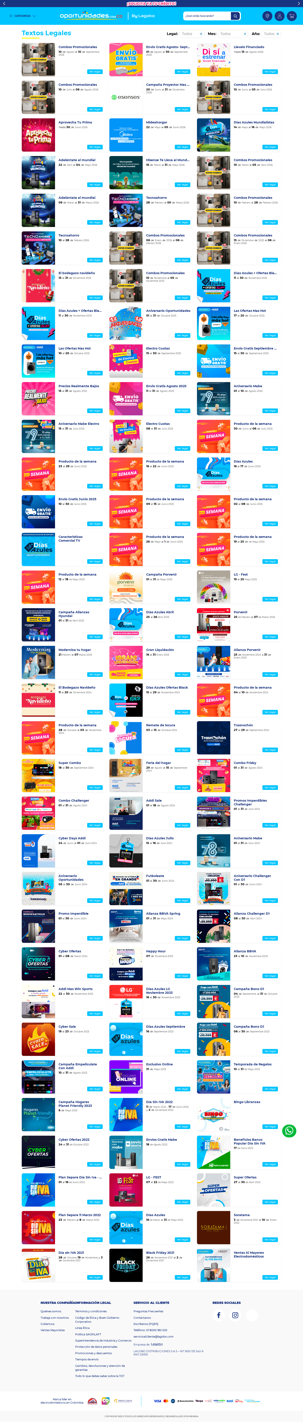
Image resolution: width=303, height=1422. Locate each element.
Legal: (172, 34)
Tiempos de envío (87, 1359)
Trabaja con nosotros (55, 1317)
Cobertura (47, 1324)
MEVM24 (193, 1416)
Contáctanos (142, 1317)
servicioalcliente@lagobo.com (154, 1336)
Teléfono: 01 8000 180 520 (150, 1330)
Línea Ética (82, 1328)
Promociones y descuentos (93, 1353)
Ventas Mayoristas (53, 1330)
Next (299, 3)
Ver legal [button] (94, 71)
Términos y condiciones (91, 1311)
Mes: (212, 34)
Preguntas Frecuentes (148, 1311)
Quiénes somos (51, 1311)
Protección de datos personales (96, 1346)
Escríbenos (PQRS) (146, 1324)
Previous (4, 3)
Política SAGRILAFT (88, 1334)
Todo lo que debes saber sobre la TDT (99, 1376)
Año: (256, 34)
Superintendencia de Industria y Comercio (103, 1340)
